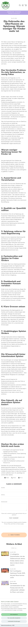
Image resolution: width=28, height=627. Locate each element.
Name (3, 487)
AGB (13, 625)
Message (4, 502)
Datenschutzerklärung (6, 625)
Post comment (14, 518)
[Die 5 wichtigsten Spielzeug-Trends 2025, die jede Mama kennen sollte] (5, 570)
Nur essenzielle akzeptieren (14, 618)
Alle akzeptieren (14, 614)
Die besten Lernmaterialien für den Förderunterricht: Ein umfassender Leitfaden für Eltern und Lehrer (17, 588)
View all (14, 548)
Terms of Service (17, 524)
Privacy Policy (7, 524)
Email (3, 494)
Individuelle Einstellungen (14, 621)
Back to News (15, 534)
